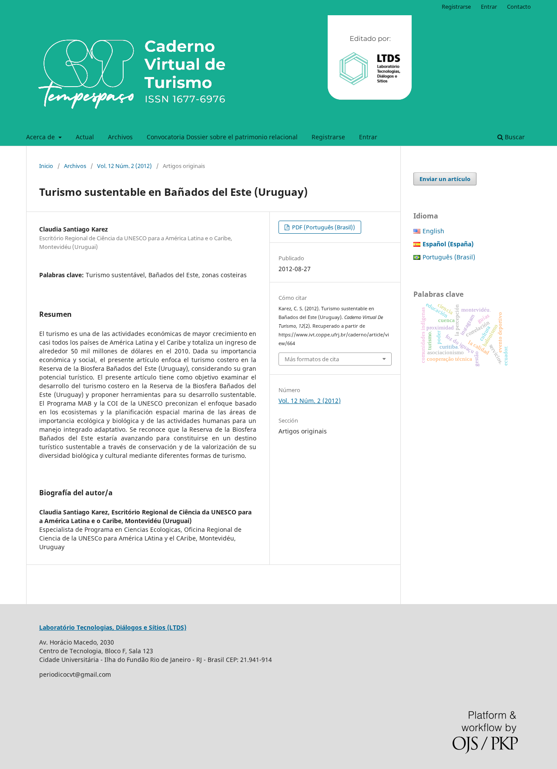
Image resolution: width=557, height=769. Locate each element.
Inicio (46, 166)
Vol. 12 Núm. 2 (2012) (124, 166)
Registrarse (328, 137)
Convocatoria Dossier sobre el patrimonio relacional (222, 137)
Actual (85, 137)
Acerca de (41, 137)
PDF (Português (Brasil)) (323, 227)
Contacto (519, 6)
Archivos (120, 137)
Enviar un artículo (444, 179)
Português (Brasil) (449, 257)
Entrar (368, 137)
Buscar (514, 137)
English (433, 231)
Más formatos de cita (312, 359)
